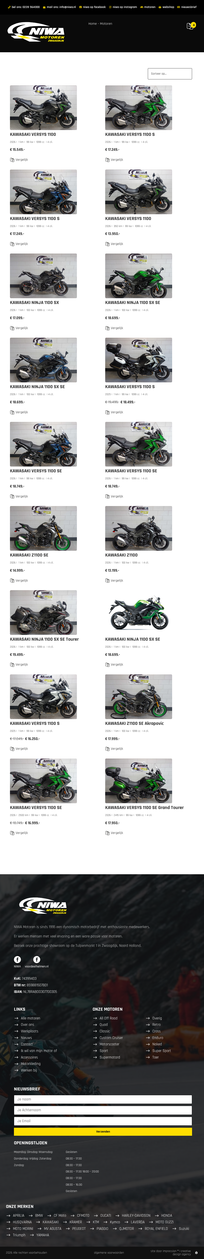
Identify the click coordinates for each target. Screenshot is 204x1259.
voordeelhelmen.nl (37, 966)
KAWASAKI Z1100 (121, 555)
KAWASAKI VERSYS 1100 (33, 134)
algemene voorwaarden (109, 1253)
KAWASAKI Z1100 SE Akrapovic (134, 723)
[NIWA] (17, 959)
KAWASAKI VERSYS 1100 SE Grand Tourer (144, 808)
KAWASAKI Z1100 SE (29, 555)
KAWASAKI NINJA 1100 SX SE (132, 303)
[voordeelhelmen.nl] (36, 959)
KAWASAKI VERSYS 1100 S (130, 134)
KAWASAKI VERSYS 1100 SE (36, 471)
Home (92, 23)
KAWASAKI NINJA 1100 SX (34, 303)
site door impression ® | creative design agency (171, 1252)
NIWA (17, 966)
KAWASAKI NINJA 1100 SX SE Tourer (44, 639)
